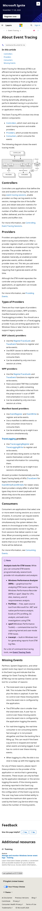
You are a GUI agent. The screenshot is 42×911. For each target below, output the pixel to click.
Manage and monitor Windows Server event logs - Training (19, 857)
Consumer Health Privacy (11, 904)
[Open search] (31, 25)
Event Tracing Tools (22, 652)
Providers (7, 57)
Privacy (16, 901)
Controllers (8, 54)
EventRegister (16, 414)
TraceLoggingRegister (20, 444)
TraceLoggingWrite (14, 447)
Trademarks (6, 908)
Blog (33, 898)
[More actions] (38, 30)
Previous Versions (22, 898)
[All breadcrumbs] (4, 30)
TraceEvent (11, 344)
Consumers (8, 60)
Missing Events (10, 63)
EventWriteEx (18, 485)
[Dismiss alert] (38, 4)
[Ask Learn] (34, 30)
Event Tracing (13, 30)
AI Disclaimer (7, 898)
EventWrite (31, 414)
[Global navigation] (2, 25)
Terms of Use (31, 904)
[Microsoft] (21, 25)
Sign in (37, 25)
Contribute (6, 901)
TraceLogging (9, 438)
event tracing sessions (16, 195)
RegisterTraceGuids (22, 341)
